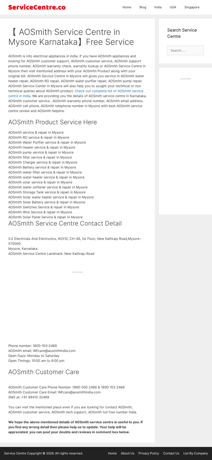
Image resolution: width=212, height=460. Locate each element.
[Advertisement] (77, 302)
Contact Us (171, 453)
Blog (143, 7)
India (157, 7)
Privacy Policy (149, 453)
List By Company (195, 453)
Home (127, 7)
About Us (127, 453)
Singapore (192, 7)
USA (173, 7)
